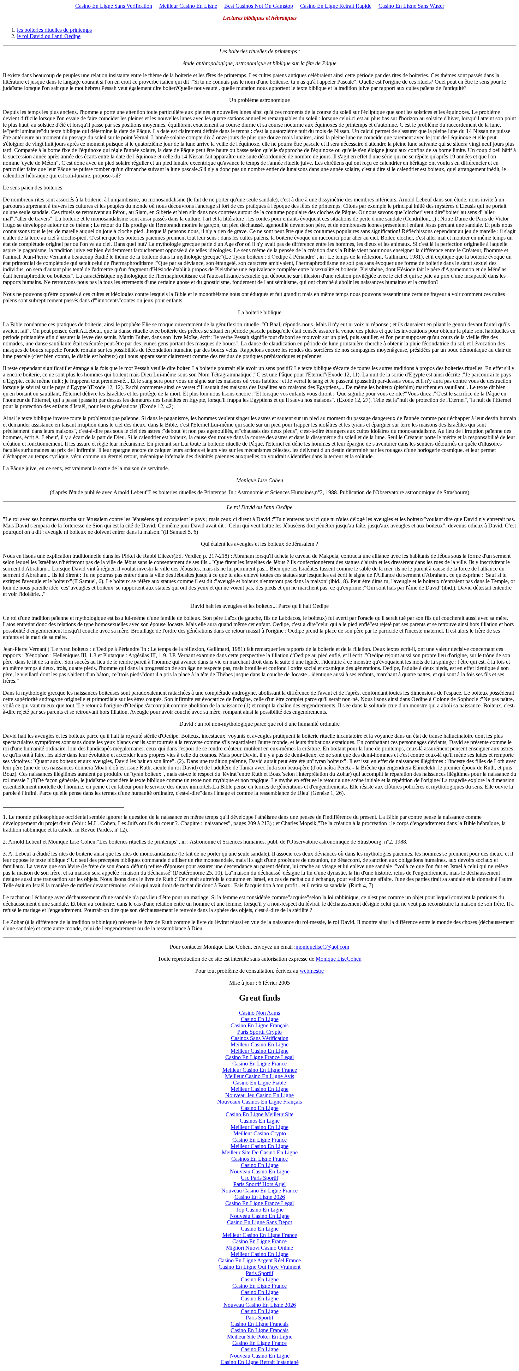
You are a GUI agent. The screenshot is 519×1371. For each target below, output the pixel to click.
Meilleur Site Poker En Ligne (259, 1337)
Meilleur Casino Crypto (259, 1133)
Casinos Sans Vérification (259, 1038)
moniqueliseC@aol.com (322, 947)
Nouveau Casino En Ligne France (259, 1191)
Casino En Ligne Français (259, 1025)
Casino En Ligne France (259, 1064)
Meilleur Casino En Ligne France (259, 1070)
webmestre (312, 971)
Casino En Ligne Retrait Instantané (260, 1362)
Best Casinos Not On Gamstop (258, 6)
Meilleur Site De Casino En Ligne (260, 1152)
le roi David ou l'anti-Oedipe (48, 36)
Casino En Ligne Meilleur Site (259, 1114)
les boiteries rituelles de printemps (54, 30)
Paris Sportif (259, 1273)
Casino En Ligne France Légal (259, 1057)
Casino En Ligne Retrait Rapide (335, 6)
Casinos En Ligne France (259, 1159)
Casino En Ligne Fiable (259, 1083)
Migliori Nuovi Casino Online (259, 1248)
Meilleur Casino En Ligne (188, 6)
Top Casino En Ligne (259, 1210)
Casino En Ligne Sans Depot (259, 1222)
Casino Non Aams (259, 1013)
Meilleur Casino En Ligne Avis (259, 1076)
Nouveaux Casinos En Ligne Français (259, 1102)
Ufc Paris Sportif (259, 1178)
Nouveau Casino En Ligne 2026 (259, 1305)
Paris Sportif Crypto (259, 1032)
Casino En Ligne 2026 (259, 1197)
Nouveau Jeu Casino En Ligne (259, 1095)
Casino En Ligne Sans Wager (411, 6)
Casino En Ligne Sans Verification (113, 6)
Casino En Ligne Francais (259, 1324)
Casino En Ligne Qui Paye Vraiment (259, 1267)
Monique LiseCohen (339, 959)
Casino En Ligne (260, 1019)
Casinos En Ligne (260, 1121)
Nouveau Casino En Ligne (260, 1171)
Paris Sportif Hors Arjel (259, 1184)
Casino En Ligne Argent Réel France (259, 1260)
